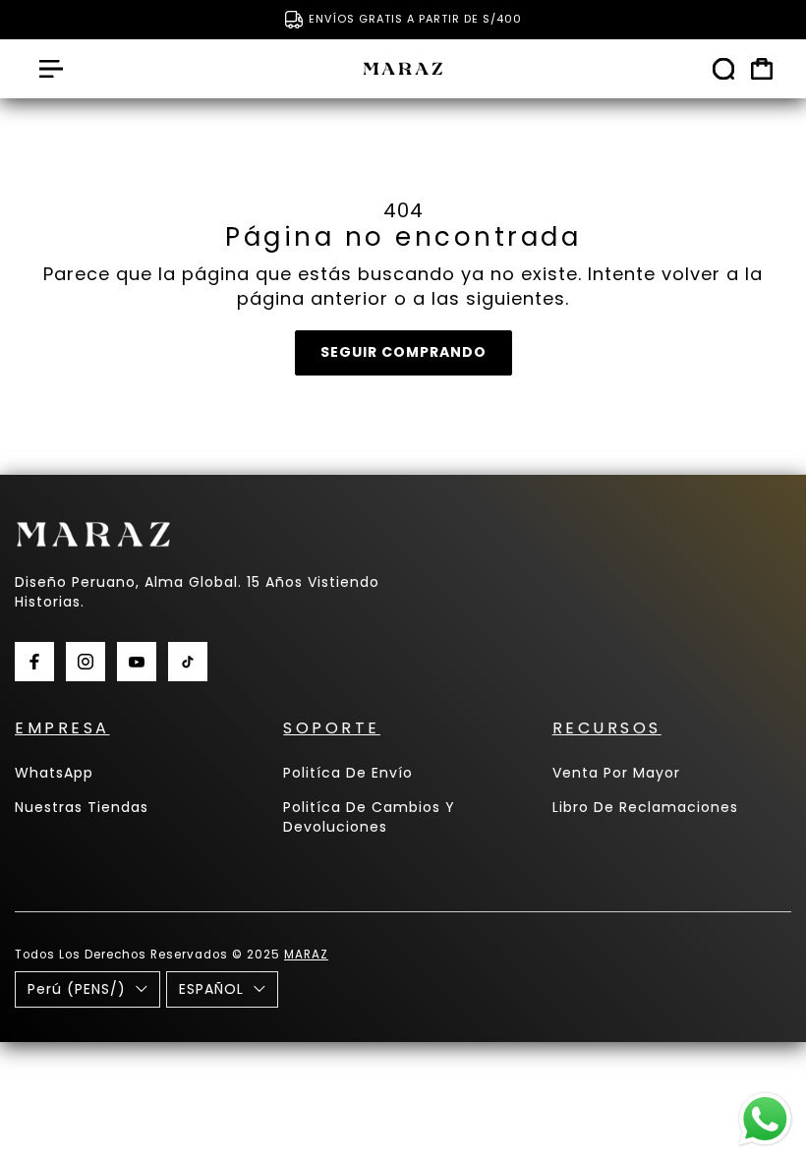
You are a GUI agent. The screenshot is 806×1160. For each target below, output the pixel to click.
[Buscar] (723, 69)
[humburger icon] (51, 68)
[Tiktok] (187, 661)
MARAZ (306, 954)
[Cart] (762, 69)
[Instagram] (85, 661)
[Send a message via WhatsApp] (765, 1119)
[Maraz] (403, 68)
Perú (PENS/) (77, 989)
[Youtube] (136, 661)
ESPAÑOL (211, 989)
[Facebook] (34, 661)
